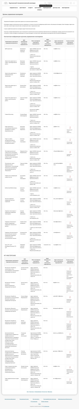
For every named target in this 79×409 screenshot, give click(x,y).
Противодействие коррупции (49, 399)
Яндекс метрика (44, 401)
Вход (40, 404)
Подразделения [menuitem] (47, 7)
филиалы (50, 391)
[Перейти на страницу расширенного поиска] (74, 3)
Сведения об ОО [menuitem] (14, 7)
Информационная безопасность (65, 399)
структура (44, 391)
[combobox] (58, 3)
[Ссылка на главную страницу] (6, 3)
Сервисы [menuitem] (39, 9)
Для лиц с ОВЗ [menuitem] (56, 7)
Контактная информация (10, 399)
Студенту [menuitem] (30, 7)
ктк (28, 391)
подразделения (38, 391)
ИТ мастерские (34, 401)
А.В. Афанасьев (46, 406)
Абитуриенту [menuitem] (23, 7)
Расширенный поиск (24, 399)
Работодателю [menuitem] (65, 7)
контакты (31, 391)
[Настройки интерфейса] (45, 3)
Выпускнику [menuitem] (38, 7)
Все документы (36, 399)
